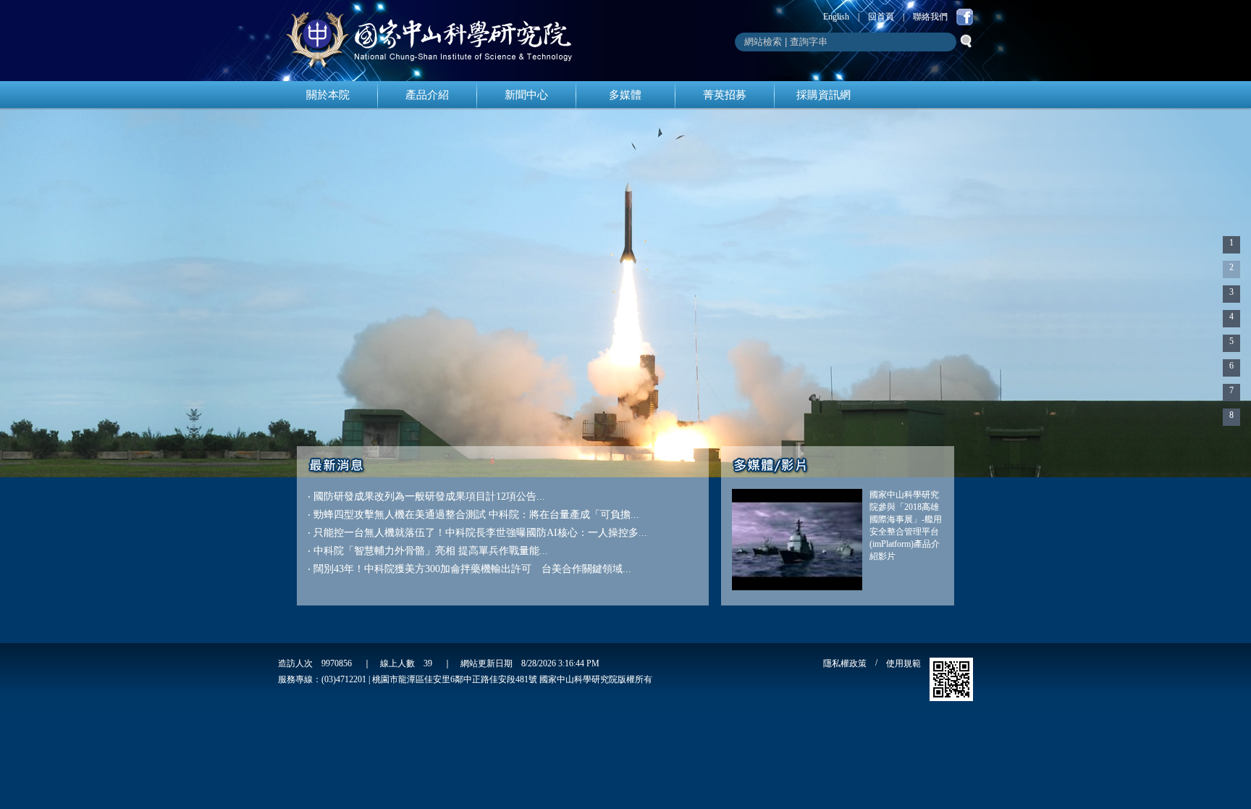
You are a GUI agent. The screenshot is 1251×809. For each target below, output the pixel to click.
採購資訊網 (823, 95)
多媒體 (625, 95)
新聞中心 (526, 95)
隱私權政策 (845, 663)
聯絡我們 (930, 17)
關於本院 (328, 95)
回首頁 (881, 17)
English (836, 17)
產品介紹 (427, 95)
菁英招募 (724, 95)
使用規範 (903, 663)
